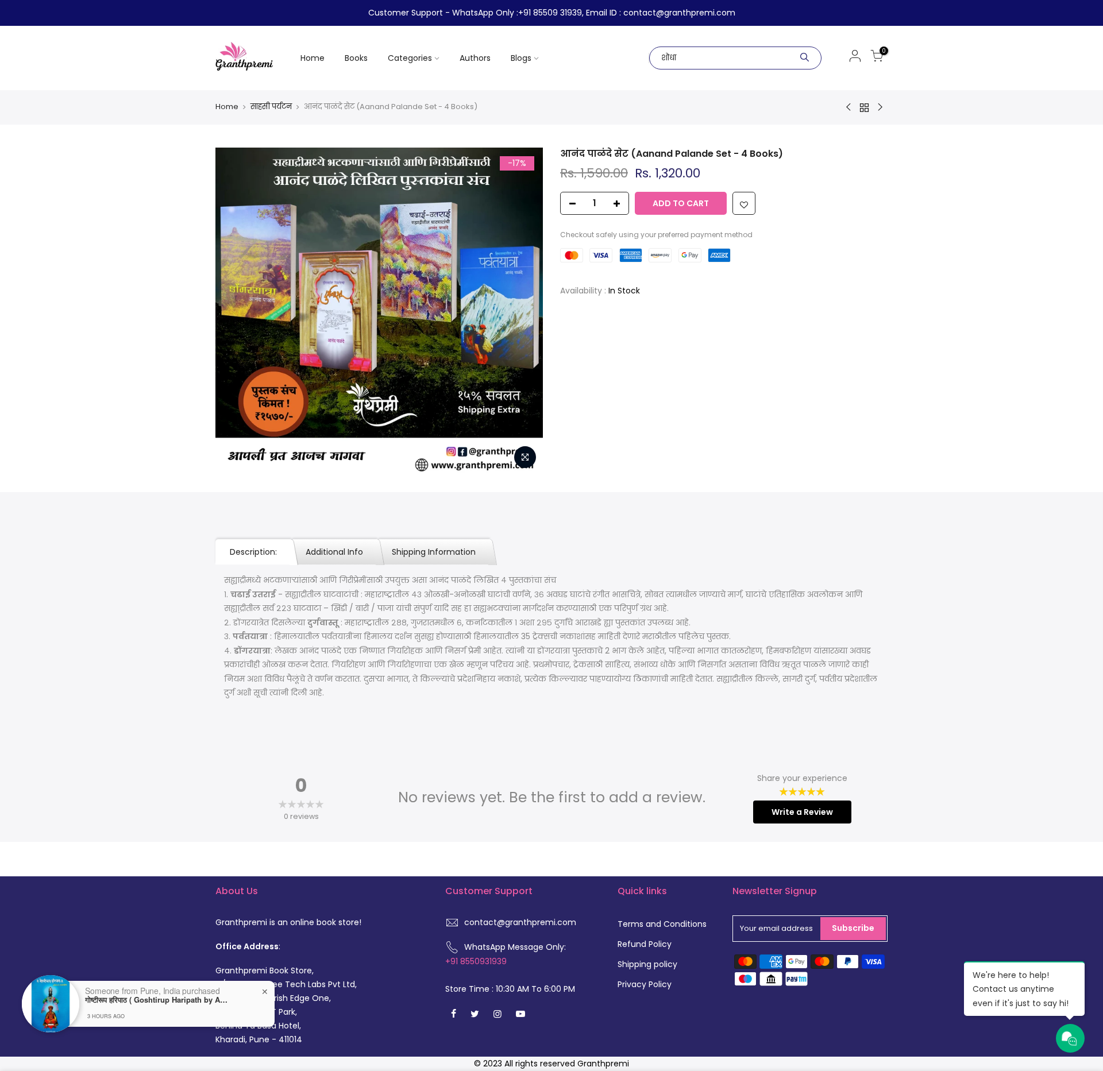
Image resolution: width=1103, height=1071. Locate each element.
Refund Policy (645, 944)
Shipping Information (434, 552)
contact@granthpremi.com (520, 922)
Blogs (521, 58)
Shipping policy (647, 964)
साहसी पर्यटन (271, 107)
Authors (475, 58)
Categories (410, 58)
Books (356, 58)
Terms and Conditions (662, 924)
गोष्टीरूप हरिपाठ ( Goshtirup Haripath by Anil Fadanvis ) (157, 999)
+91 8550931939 (476, 961)
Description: (253, 552)
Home (312, 58)
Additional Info (334, 552)
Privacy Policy (645, 984)
